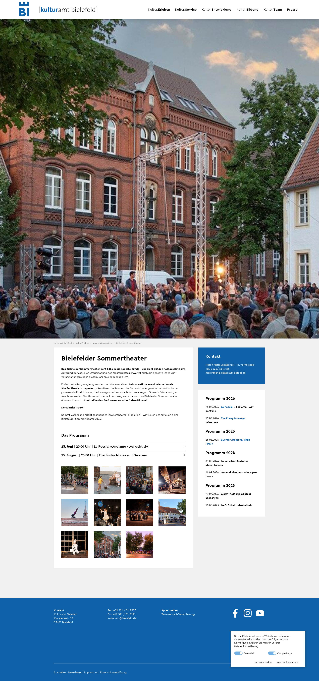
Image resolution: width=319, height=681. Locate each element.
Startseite (60, 672)
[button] (123, 446)
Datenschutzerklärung (113, 672)
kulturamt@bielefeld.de (122, 618)
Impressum (91, 672)
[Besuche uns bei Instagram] (247, 613)
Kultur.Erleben (82, 343)
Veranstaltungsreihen (102, 343)
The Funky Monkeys (233, 418)
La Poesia (227, 406)
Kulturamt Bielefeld (63, 343)
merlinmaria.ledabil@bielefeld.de (226, 372)
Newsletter (75, 672)
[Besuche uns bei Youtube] (259, 613)
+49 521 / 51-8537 (124, 610)
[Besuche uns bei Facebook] (234, 613)
